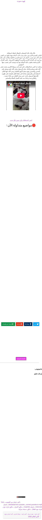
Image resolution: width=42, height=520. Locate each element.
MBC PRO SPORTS (35, 502)
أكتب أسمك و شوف (8, 514)
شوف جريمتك (30, 514)
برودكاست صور (19, 500)
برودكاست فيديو (30, 500)
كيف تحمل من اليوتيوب (12, 502)
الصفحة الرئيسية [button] (21, 358)
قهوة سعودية (21, 1)
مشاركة (27, 324)
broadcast (24, 502)
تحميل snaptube (29, 507)
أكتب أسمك (36, 514)
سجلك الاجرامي (17, 514)
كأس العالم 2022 (33, 516)
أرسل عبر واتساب (7, 324)
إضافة (18, 324)
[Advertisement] (21, 5)
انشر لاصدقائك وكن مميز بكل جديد (21, 120)
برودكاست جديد (9, 500)
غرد (35, 324)
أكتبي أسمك (24, 514)
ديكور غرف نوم (8, 507)
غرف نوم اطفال (36, 509)
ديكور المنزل (18, 507)
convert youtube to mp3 (34, 504)
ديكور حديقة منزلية (25, 509)
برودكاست (21, 364)
